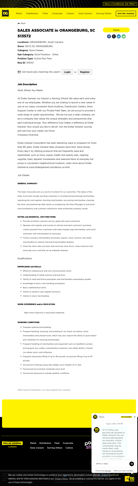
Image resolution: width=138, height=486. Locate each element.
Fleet (45, 13)
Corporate (57, 13)
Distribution (32, 13)
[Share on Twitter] (113, 36)
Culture (70, 13)
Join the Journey (125, 13)
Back (23, 23)
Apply (116, 30)
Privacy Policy (61, 479)
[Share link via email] (123, 36)
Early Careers (85, 13)
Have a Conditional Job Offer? (120, 4)
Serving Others (103, 13)
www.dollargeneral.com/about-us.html (49, 167)
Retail (19, 13)
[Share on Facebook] (109, 36)
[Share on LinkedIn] (118, 36)
